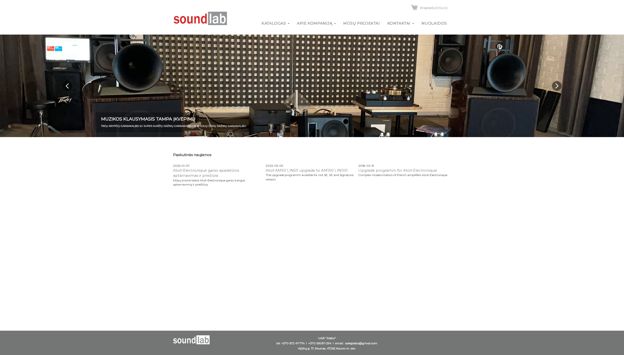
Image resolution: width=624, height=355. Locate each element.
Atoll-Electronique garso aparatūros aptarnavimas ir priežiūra (206, 173)
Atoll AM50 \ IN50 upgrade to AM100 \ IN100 (307, 170)
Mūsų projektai (361, 23)
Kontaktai (399, 23)
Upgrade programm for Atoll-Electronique (397, 170)
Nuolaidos (434, 23)
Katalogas (274, 23)
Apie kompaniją (315, 23)
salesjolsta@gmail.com (361, 343)
